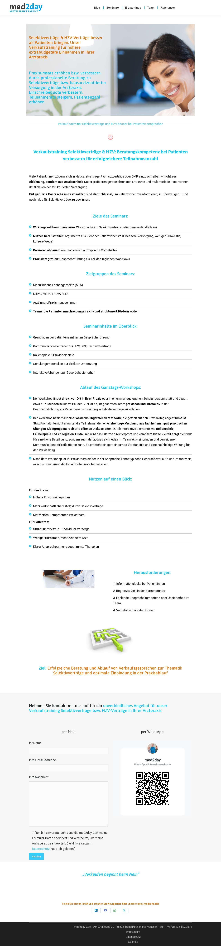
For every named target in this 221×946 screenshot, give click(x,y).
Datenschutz (41, 849)
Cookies (133, 941)
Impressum (133, 931)
